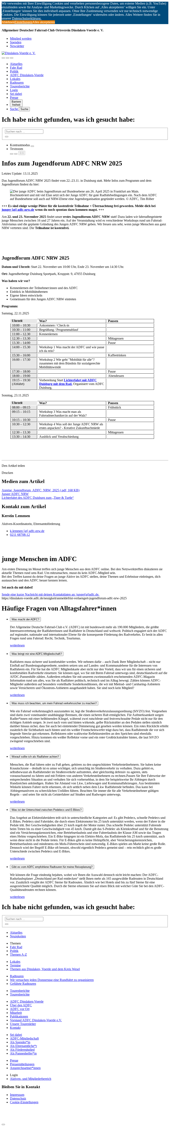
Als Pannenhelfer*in (23, 1053)
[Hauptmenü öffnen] (11, 58)
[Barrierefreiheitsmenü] (3, 58)
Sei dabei (16, 94)
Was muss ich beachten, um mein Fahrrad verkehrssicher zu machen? (54, 703)
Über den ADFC (21, 1005)
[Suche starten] (6, 136)
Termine (15, 965)
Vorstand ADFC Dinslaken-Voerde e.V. (36, 1020)
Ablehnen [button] (8, 22)
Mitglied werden (21, 38)
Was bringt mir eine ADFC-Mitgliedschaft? (37, 653)
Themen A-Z (18, 954)
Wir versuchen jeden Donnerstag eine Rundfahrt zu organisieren (52, 980)
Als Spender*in (20, 1042)
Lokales (15, 79)
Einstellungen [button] (23, 22)
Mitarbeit (16, 1012)
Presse (14, 97)
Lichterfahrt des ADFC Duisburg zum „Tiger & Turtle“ (38, 497)
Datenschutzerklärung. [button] (26, 18)
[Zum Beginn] (3, 1124)
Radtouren (17, 82)
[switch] (32, 146)
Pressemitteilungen (22, 1064)
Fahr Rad (16, 67)
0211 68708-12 (20, 534)
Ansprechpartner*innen (25, 1068)
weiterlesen (17, 645)
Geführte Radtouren (23, 983)
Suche (14, 109)
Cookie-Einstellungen (24, 1102)
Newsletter (17, 46)
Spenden (15, 42)
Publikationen (19, 1016)
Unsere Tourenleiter (23, 1024)
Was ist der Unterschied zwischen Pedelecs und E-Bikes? (46, 809)
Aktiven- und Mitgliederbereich (30, 1078)
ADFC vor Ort (19, 1009)
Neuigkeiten (18, 936)
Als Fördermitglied (22, 1049)
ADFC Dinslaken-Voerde (27, 75)
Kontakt (15, 1027)
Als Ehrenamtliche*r (23, 1046)
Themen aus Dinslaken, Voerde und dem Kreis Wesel (45, 969)
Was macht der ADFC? (25, 619)
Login (14, 90)
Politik (14, 71)
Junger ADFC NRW (15, 494)
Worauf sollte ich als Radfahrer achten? (35, 756)
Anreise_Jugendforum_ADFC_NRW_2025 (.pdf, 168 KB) (40, 490)
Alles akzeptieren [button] (43, 22)
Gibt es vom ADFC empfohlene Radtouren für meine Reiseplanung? (52, 866)
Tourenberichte (20, 86)
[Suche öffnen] (7, 58)
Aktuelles (16, 64)
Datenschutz (18, 1098)
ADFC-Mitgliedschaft (24, 1038)
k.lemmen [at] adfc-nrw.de (27, 531)
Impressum (17, 1094)
